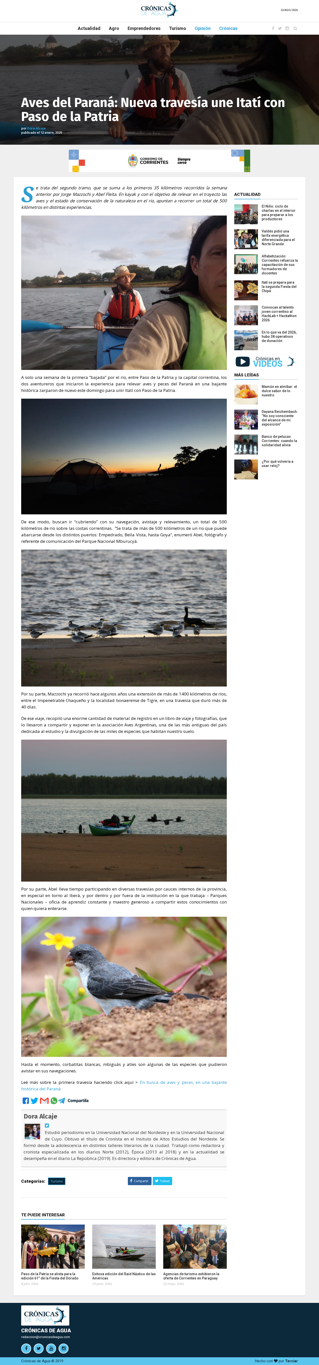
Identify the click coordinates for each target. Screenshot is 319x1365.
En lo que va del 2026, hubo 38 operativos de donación (279, 336)
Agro (114, 28)
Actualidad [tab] (247, 194)
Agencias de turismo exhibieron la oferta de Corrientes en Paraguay (191, 1276)
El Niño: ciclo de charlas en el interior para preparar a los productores (279, 212)
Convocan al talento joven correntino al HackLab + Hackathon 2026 (279, 313)
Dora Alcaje (36, 128)
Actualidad (89, 28)
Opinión (203, 28)
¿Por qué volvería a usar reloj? (277, 463)
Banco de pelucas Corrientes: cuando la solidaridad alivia (279, 441)
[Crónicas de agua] (159, 9)
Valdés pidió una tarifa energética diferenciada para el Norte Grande (278, 237)
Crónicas (228, 28)
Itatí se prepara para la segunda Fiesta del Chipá (279, 286)
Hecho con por (276, 1361)
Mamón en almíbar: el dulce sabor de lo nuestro (279, 391)
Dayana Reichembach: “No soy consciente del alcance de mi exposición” (280, 418)
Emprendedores (144, 28)
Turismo (177, 28)
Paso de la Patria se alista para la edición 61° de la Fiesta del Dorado (50, 1276)
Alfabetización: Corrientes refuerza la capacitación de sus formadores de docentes (280, 264)
